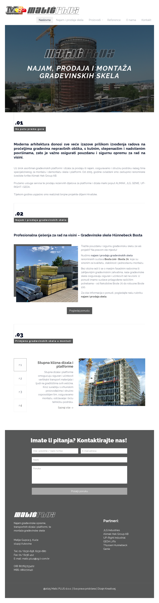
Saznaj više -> (65, 407)
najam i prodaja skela (93, 296)
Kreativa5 (110, 588)
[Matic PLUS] (42, 10)
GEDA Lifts (109, 541)
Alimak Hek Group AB (115, 533)
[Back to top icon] (147, 598)
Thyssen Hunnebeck (115, 545)
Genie (106, 548)
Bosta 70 (123, 259)
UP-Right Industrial (114, 537)
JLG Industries (111, 530)
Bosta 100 (110, 259)
